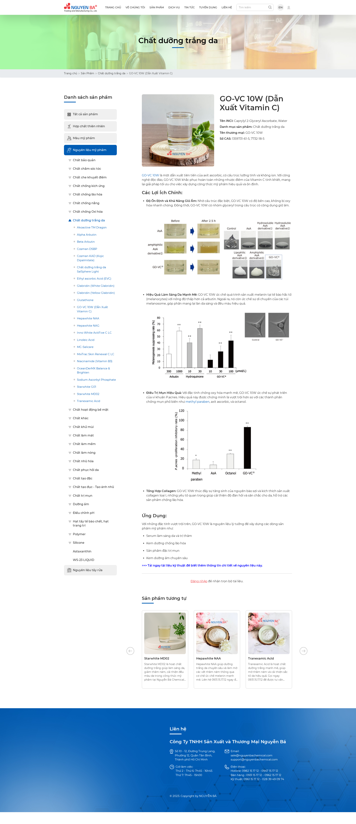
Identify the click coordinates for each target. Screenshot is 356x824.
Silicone (78, 543)
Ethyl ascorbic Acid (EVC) (94, 278)
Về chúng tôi (135, 7)
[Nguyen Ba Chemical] (80, 7)
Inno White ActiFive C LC (94, 333)
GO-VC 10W (150, 175)
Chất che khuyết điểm (90, 177)
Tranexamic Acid (88, 401)
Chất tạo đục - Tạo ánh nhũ (93, 487)
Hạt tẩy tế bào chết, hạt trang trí (91, 523)
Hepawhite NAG (88, 325)
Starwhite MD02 (88, 394)
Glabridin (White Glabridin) (95, 286)
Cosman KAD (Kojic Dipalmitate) (90, 258)
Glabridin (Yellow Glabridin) (96, 293)
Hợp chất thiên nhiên (89, 126)
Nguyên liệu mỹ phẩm (89, 150)
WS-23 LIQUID (83, 560)
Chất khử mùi (83, 427)
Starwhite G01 (86, 387)
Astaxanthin (82, 551)
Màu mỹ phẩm (84, 138)
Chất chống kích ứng (89, 186)
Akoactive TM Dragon (92, 227)
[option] (165, 649)
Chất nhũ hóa (83, 461)
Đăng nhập (199, 581)
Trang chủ (113, 7)
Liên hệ (227, 7)
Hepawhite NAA (88, 318)
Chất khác (80, 418)
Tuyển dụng (208, 7)
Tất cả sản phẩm (85, 114)
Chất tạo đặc (82, 478)
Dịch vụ (174, 7)
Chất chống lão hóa (87, 194)
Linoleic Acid (85, 340)
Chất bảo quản (84, 160)
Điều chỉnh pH (83, 513)
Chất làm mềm (84, 444)
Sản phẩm (156, 7)
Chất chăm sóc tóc (87, 169)
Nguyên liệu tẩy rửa (88, 570)
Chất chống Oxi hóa (88, 212)
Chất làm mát (83, 435)
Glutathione (85, 300)
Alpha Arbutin (86, 234)
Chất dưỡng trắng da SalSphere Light (91, 269)
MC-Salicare (85, 347)
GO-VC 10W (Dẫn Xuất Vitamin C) (92, 309)
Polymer (79, 534)
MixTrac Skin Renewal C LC (95, 354)
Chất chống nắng (86, 203)
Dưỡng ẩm (81, 504)
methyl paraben (198, 401)
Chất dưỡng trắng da (111, 73)
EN (280, 7)
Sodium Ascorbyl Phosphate (96, 380)
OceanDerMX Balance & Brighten (93, 370)
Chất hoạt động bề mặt (90, 410)
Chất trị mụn (82, 495)
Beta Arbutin (86, 242)
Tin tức (189, 7)
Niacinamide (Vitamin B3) (94, 361)
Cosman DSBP (87, 249)
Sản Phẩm (87, 73)
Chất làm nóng (84, 453)
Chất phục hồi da (86, 470)
